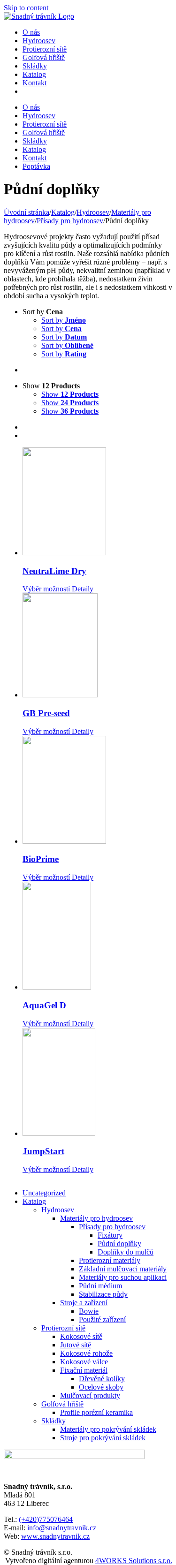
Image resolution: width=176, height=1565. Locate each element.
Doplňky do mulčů (125, 1252)
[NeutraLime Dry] (97, 502)
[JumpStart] (97, 1083)
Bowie (89, 1311)
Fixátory (110, 1235)
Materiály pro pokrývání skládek (108, 1429)
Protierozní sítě (63, 1328)
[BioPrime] (97, 791)
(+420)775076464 (46, 1519)
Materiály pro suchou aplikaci (123, 1277)
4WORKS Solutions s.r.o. (133, 1561)
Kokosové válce (84, 1362)
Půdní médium (100, 1286)
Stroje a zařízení (83, 1303)
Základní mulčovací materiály (123, 1269)
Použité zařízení (102, 1319)
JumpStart (43, 1151)
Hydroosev (57, 1210)
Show (70, 394)
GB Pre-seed (46, 713)
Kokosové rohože (86, 1353)
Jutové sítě (75, 1345)
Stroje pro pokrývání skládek (102, 1438)
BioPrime (41, 859)
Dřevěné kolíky (102, 1379)
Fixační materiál (83, 1370)
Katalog (34, 1201)
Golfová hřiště (62, 1404)
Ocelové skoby (101, 1387)
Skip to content (26, 8)
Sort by (63, 320)
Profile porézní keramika (96, 1412)
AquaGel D (44, 1005)
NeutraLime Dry (54, 571)
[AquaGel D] (97, 936)
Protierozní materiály (109, 1260)
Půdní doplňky (119, 1243)
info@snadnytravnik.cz (61, 1528)
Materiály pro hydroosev (96, 1218)
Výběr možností (46, 589)
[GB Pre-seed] (97, 646)
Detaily (81, 589)
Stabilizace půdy (103, 1294)
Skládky (53, 1421)
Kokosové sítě (81, 1336)
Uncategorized (44, 1193)
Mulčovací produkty (90, 1395)
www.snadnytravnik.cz (55, 1536)
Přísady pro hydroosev (112, 1227)
